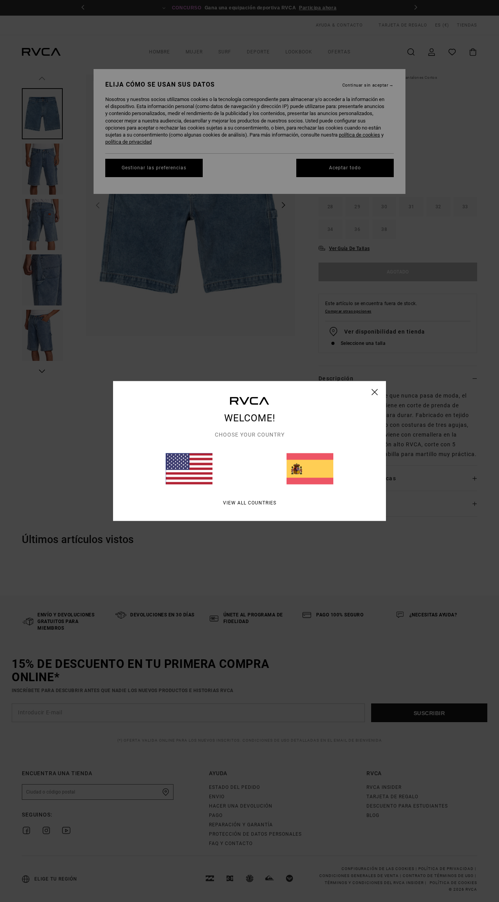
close (375, 392)
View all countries (249, 503)
